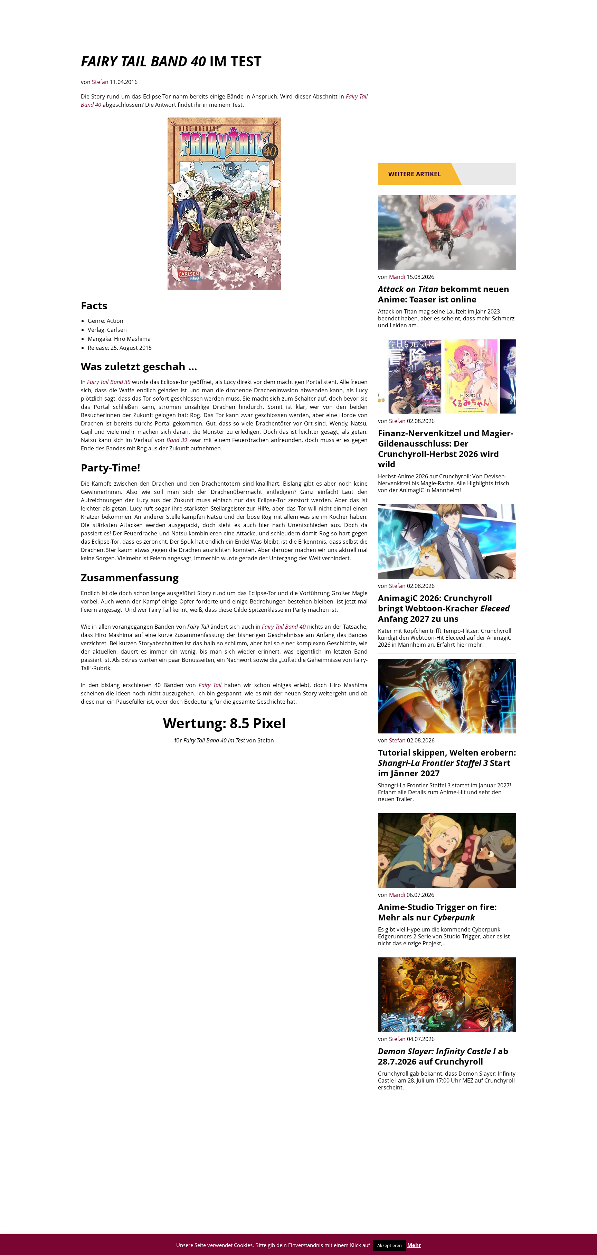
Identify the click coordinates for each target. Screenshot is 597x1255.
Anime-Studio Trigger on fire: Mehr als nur (437, 912)
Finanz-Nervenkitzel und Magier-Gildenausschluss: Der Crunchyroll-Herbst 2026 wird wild (445, 448)
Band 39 (177, 440)
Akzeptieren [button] (389, 1245)
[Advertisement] (224, 802)
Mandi (398, 277)
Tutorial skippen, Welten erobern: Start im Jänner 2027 (447, 763)
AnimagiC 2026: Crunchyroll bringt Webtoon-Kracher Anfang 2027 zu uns (444, 608)
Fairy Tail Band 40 (283, 626)
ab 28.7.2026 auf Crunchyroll (443, 1056)
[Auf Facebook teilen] (506, 259)
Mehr (414, 1245)
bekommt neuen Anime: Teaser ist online (443, 294)
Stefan (101, 82)
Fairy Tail (210, 685)
